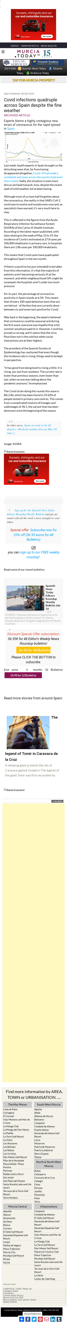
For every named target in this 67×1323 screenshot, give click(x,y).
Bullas (37, 1165)
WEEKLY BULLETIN (49, 40)
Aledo (37, 1107)
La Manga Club (11, 1120)
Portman (7, 1164)
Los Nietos (8, 1144)
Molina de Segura (12, 1239)
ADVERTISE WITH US (30, 40)
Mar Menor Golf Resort (15, 1151)
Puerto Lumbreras (43, 1144)
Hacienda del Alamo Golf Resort (47, 1129)
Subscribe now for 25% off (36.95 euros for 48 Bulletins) (35, 529)
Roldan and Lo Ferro (13, 1168)
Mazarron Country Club (46, 1246)
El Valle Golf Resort (13, 1226)
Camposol (39, 1117)
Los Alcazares (10, 1137)
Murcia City (9, 1246)
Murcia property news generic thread (19, 1294)
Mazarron (39, 1137)
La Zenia (38, 1269)
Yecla (37, 1195)
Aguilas (38, 1103)
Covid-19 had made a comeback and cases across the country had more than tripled (33, 171)
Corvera (7, 1222)
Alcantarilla (9, 1212)
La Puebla (8, 1127)
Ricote (6, 1253)
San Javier (8, 1171)
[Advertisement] (33, 937)
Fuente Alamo (41, 1124)
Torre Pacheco (10, 1192)
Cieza (37, 1178)
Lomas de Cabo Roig (44, 1273)
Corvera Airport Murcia (13, 1290)
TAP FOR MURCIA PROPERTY (33, 74)
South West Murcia (48, 1098)
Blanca (6, 1219)
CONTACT (15, 40)
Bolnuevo (39, 1113)
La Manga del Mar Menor (16, 1123)
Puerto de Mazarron (44, 1141)
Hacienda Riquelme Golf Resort (15, 1231)
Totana (37, 1151)
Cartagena (8, 1107)
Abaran (7, 1208)
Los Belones (9, 1141)
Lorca (37, 1134)
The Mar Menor (17, 1098)
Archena (7, 1215)
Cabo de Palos (10, 1103)
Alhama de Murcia (43, 1110)
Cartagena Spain (10, 1285)
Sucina (6, 1256)
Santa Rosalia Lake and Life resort (17, 1180)
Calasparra (40, 1168)
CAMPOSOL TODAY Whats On (17, 1283)
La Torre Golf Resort (13, 1130)
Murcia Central (17, 1200)
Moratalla (39, 1189)
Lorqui (6, 1236)
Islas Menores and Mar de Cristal (16, 1115)
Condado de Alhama (44, 1120)
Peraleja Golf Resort (13, 1249)
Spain (11, 122)
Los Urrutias (9, 1147)
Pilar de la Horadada (13, 1154)
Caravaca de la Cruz (44, 1171)
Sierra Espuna (41, 1147)
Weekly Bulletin (10, 1296)
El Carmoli (8, 1110)
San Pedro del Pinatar (14, 1175)
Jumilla (38, 1185)
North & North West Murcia (48, 1158)
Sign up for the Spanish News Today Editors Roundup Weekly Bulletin (31, 506)
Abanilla (7, 1205)
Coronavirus (8, 1287)
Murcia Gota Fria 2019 (13, 1292)
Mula (37, 1192)
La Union (7, 1134)
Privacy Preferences (32, 1308)
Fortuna (38, 1182)
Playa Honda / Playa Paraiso (13, 1160)
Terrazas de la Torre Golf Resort (15, 1187)
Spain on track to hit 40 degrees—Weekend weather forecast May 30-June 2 (32, 423)
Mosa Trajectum (11, 1243)
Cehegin (38, 1175)
